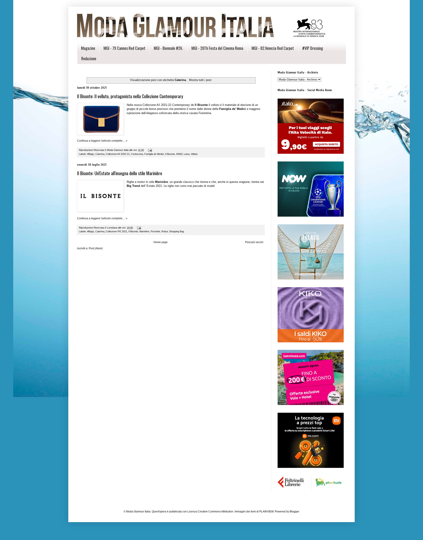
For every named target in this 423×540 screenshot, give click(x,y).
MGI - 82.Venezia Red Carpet (273, 48)
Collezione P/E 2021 (116, 231)
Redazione (88, 58)
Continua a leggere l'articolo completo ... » (102, 140)
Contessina (137, 154)
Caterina (99, 154)
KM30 (179, 154)
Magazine (88, 48)
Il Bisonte (170, 154)
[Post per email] (150, 150)
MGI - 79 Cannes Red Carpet (124, 48)
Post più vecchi (254, 242)
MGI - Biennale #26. (168, 48)
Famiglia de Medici (154, 154)
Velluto (194, 154)
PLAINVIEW (266, 511)
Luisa (186, 154)
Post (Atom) (96, 248)
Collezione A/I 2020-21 (118, 154)
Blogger (294, 511)
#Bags (90, 154)
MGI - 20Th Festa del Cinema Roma (217, 48)
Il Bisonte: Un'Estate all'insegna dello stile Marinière (119, 173)
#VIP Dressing (312, 48)
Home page (161, 242)
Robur (164, 231)
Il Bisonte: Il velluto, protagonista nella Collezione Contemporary (130, 96)
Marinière (144, 231)
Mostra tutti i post (200, 80)
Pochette (155, 231)
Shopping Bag (176, 231)
